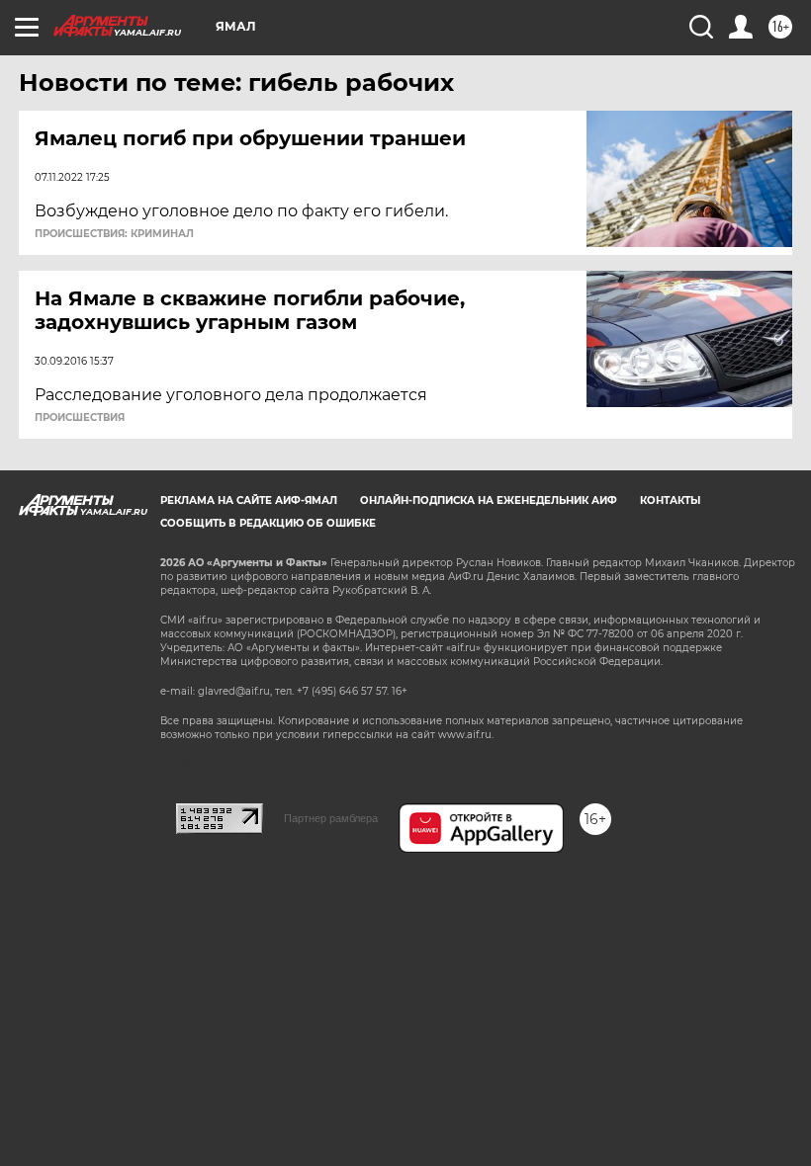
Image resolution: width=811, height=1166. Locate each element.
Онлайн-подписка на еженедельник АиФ (488, 500)
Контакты (670, 500)
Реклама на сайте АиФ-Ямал (248, 500)
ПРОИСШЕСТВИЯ (80, 418)
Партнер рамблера (331, 818)
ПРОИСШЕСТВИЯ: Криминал (114, 234)
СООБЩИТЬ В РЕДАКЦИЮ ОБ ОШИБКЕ (268, 523)
